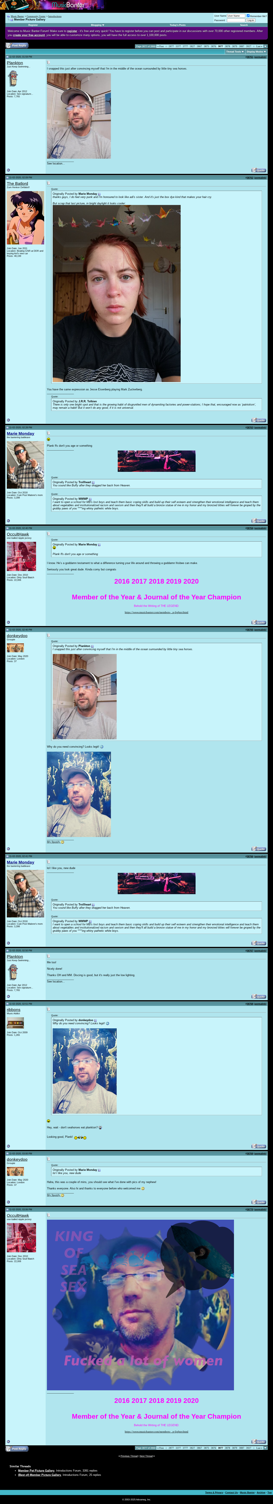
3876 (213, 46)
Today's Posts (178, 25)
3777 (185, 46)
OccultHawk (18, 534)
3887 (241, 46)
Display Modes (255, 51)
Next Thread (146, 1456)
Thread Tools (233, 51)
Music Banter (17, 16)
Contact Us (231, 1492)
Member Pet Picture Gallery (36, 1470)
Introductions (54, 16)
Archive (261, 1492)
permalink (260, 57)
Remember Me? (258, 16)
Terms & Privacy (214, 1492)
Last (259, 46)
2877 (171, 46)
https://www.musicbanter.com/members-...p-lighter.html (156, 612)
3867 (199, 46)
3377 (178, 46)
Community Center (36, 16)
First (160, 46)
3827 (192, 46)
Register (33, 25)
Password (219, 20)
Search (244, 25)
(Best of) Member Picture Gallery (39, 1474)
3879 (234, 46)
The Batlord (17, 183)
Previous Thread (129, 1456)
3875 (206, 46)
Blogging (96, 25)
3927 (248, 46)
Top (269, 1492)
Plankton (15, 63)
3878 (227, 46)
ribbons (13, 1009)
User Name (220, 16)
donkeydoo (17, 636)
